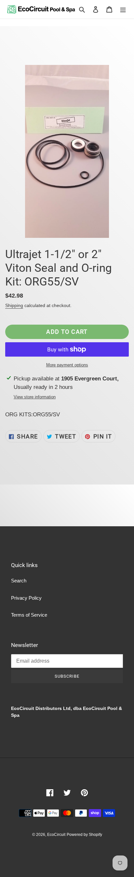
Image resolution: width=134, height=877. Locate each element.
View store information (35, 396)
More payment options (67, 364)
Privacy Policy (26, 598)
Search (18, 580)
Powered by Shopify (84, 834)
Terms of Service (29, 615)
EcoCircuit (56, 834)
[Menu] (123, 9)
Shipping (14, 305)
